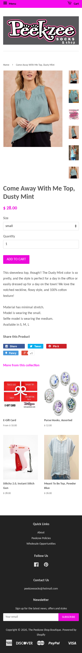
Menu (12, 4)
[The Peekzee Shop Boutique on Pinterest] (46, 565)
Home (6, 65)
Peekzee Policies (41, 538)
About (41, 532)
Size (5, 218)
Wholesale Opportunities (41, 543)
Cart (76, 4)
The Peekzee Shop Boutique (44, 630)
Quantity (9, 236)
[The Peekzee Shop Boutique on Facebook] (36, 565)
